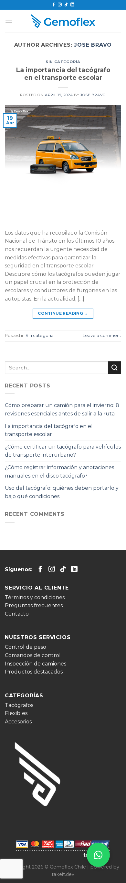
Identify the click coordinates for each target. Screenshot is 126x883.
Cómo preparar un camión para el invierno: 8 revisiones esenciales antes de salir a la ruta (62, 409)
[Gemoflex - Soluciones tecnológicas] (63, 21)
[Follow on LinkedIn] (72, 5)
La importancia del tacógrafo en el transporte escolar (63, 74)
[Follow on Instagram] (60, 5)
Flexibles (16, 713)
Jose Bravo (93, 45)
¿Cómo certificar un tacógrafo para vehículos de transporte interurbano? (63, 451)
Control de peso (25, 647)
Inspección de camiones (35, 664)
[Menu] (9, 21)
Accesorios (18, 722)
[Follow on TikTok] (66, 5)
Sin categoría (63, 62)
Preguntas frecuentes (34, 605)
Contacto (17, 614)
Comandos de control (33, 655)
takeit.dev (63, 874)
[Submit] (114, 367)
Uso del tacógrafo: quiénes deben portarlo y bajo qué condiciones (62, 492)
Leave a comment (102, 335)
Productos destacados (34, 672)
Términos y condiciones (35, 597)
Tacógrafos (19, 705)
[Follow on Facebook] (54, 5)
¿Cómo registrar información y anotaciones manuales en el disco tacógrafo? (59, 471)
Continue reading (63, 313)
